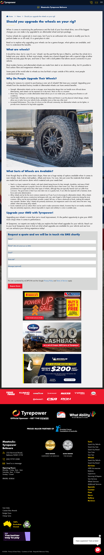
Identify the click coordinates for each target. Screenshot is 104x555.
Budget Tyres (7, 513)
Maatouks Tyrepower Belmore (53, 7)
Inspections (91, 474)
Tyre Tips (91, 455)
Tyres (90, 442)
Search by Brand (93, 450)
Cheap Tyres (7, 516)
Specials (91, 487)
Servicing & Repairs (94, 476)
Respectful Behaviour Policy (41, 551)
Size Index (6, 508)
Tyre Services (92, 479)
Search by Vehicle (94, 444)
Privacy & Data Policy (14, 551)
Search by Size (93, 447)
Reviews (91, 501)
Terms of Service (62, 281)
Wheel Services (93, 482)
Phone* (19, 246)
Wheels (91, 457)
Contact (91, 490)
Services (91, 466)
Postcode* (11, 259)
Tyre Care (91, 452)
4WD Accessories (94, 468)
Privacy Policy (48, 281)
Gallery (91, 498)
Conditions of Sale (27, 551)
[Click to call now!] (91, 2)
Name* (10, 239)
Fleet (90, 492)
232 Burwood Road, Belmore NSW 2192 (14, 454)
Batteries (91, 471)
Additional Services (94, 484)
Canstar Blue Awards (10, 511)
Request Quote (15, 286)
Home (10, 16)
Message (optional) (14, 266)
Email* (10, 253)
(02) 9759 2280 (13, 459)
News (90, 495)
